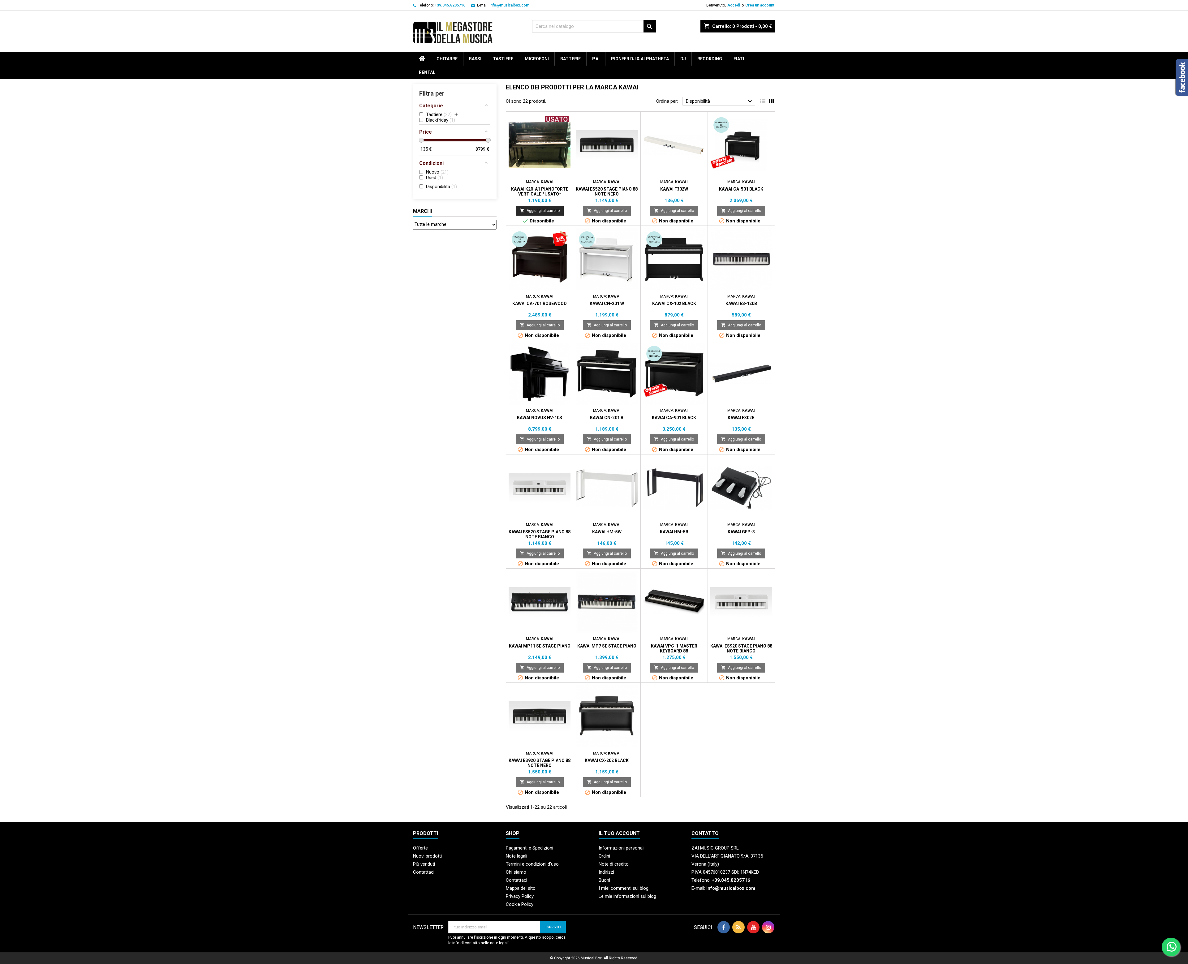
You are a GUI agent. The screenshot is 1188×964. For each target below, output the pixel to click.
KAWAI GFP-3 (741, 531)
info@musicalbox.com (509, 5)
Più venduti (424, 864)
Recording (709, 58)
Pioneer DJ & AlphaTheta (640, 58)
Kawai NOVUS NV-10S (539, 417)
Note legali (516, 856)
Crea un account (759, 5)
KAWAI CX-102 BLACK (674, 303)
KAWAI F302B (741, 417)
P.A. (596, 58)
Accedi (733, 5)
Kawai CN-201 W (607, 303)
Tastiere (503, 58)
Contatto (705, 833)
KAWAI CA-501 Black (741, 189)
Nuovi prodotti (427, 856)
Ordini (604, 856)
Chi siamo (516, 872)
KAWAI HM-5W (607, 531)
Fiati (739, 58)
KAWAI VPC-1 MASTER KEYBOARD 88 (674, 648)
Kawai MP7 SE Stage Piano (606, 645)
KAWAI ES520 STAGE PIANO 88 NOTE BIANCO (539, 534)
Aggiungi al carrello (540, 210)
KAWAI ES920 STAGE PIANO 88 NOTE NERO (539, 763)
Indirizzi (606, 872)
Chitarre (447, 58)
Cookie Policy (519, 904)
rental (427, 72)
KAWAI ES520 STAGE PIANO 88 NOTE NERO (607, 191)
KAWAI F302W (674, 189)
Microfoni (537, 58)
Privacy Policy (520, 896)
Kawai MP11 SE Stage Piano (539, 645)
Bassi (475, 58)
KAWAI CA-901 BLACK (674, 417)
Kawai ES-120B (741, 303)
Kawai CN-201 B (606, 417)
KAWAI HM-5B (674, 531)
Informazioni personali (621, 848)
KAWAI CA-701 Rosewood (539, 303)
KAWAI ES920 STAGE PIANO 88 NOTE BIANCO (741, 648)
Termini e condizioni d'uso (532, 864)
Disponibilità (720, 101)
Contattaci (423, 872)
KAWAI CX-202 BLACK (607, 760)
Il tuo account (619, 833)
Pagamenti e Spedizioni (529, 848)
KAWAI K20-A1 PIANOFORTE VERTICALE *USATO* (539, 191)
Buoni (604, 880)
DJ (683, 58)
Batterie (570, 58)
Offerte (420, 848)
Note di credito (614, 864)
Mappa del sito (521, 888)
